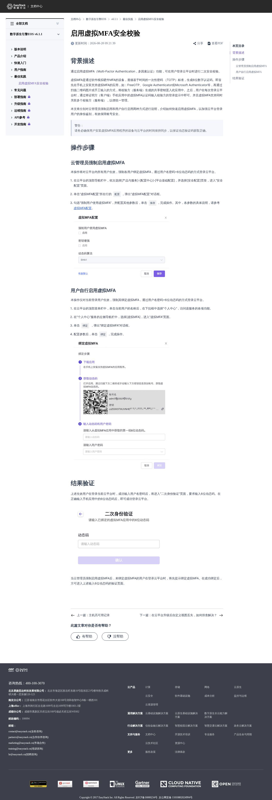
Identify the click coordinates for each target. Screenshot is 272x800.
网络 (207, 687)
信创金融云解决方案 (156, 725)
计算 (147, 687)
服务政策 (150, 751)
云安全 (149, 695)
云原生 (238, 687)
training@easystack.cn (19, 748)
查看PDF (217, 43)
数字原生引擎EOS (96, 19)
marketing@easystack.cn (20, 742)
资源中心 (180, 743)
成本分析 (209, 695)
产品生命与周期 (243, 734)
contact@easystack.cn (19, 731)
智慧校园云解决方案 (186, 725)
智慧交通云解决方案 (215, 725)
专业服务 (209, 734)
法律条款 (180, 751)
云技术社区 (151, 743)
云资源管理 (151, 704)
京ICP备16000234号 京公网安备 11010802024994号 (164, 797)
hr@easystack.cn (17, 754)
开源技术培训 (182, 734)
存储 (177, 687)
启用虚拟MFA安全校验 (33, 83)
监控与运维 (240, 695)
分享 (200, 43)
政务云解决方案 (243, 725)
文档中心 (36, 6)
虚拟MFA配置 (83, 208)
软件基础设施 (182, 695)
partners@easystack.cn (19, 737)
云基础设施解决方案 (156, 713)
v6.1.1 (114, 19)
